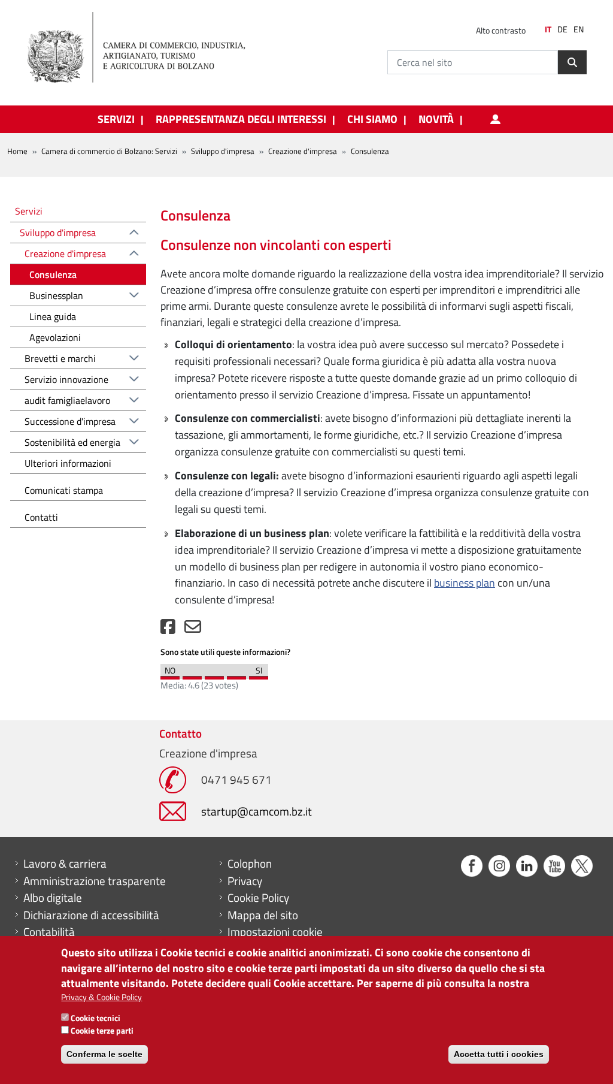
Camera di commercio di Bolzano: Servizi (109, 151)
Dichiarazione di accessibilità (91, 915)
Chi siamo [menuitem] (372, 119)
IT (548, 29)
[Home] (146, 48)
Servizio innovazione (66, 379)
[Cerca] (572, 62)
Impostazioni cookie (275, 931)
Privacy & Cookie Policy (101, 997)
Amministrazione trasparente (94, 880)
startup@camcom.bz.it (256, 811)
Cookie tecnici (95, 1017)
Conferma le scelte (104, 1054)
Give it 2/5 (192, 675)
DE (562, 29)
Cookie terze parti (102, 1030)
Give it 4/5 (236, 675)
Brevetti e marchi (60, 358)
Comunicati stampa (64, 490)
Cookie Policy (258, 897)
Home (17, 151)
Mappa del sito (262, 915)
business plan (464, 583)
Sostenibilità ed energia (72, 442)
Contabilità (49, 931)
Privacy (244, 880)
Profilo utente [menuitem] (495, 119)
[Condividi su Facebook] (167, 629)
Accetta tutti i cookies (499, 1054)
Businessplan (56, 295)
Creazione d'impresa (302, 151)
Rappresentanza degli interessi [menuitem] (241, 119)
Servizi (29, 210)
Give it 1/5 (170, 675)
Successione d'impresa (70, 421)
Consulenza (53, 274)
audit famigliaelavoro (67, 400)
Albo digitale (52, 897)
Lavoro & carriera (65, 863)
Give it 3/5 (214, 675)
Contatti (41, 517)
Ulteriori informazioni (68, 463)
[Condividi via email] (192, 629)
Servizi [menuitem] (116, 119)
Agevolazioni (55, 337)
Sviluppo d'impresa (222, 151)
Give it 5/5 (258, 675)
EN (578, 29)
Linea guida (52, 316)
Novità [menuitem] (436, 119)
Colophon (249, 863)
